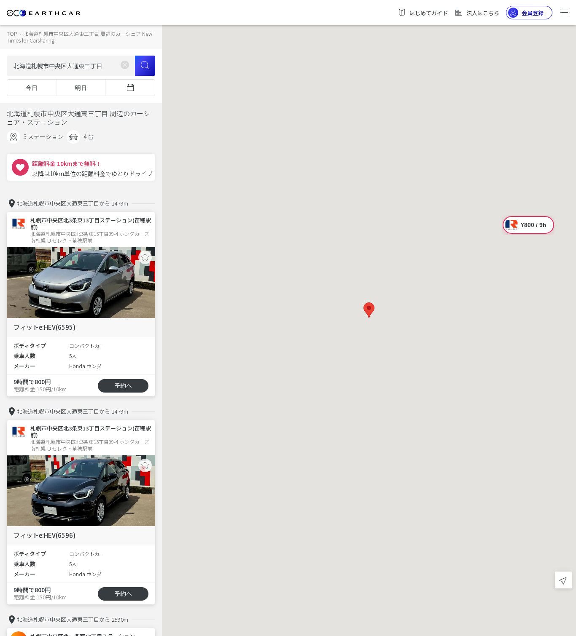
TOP (12, 33)
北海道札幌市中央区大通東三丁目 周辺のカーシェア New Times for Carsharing (79, 37)
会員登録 (533, 13)
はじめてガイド (428, 13)
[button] (368, 310)
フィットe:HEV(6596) (44, 535)
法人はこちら (482, 13)
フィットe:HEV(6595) (44, 327)
